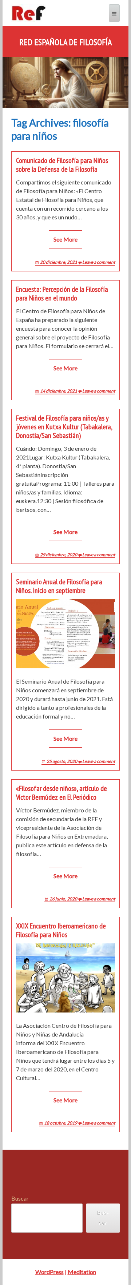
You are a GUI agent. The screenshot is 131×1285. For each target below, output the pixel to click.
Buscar (20, 1198)
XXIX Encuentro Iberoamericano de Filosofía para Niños (61, 930)
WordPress (49, 1271)
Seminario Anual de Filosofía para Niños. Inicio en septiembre (59, 586)
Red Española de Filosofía (65, 42)
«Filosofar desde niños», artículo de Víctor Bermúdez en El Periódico (61, 792)
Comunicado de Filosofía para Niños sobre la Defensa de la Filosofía (62, 165)
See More (65, 239)
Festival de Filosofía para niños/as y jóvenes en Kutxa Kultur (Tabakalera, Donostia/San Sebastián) (64, 427)
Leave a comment (98, 262)
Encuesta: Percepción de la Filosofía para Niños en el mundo (62, 293)
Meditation (82, 1271)
